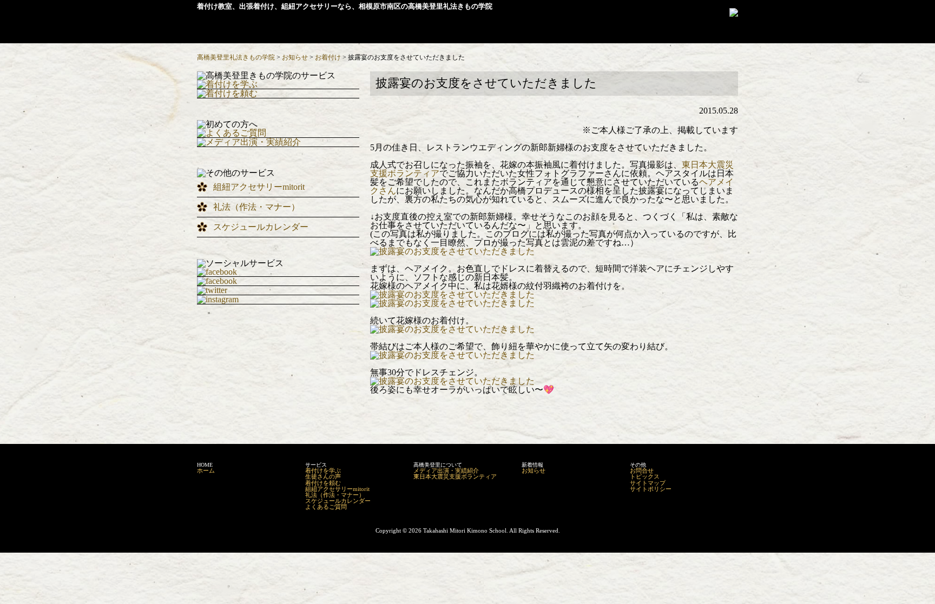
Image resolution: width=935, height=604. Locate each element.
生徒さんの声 (323, 476)
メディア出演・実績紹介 (446, 470)
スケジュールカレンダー (260, 226)
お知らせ (533, 470)
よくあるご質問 (326, 506)
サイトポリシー (650, 489)
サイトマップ (648, 483)
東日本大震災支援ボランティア (455, 476)
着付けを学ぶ (323, 470)
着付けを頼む (323, 483)
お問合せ (642, 470)
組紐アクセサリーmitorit (259, 186)
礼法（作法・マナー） (256, 206)
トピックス (645, 476)
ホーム (206, 470)
